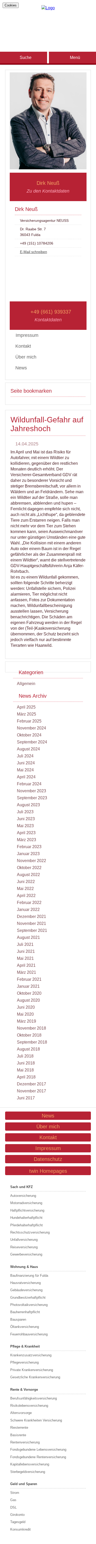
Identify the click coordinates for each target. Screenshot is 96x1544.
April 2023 (26, 833)
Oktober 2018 (29, 1035)
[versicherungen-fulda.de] (48, 8)
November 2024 (31, 728)
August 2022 (28, 874)
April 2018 (26, 1077)
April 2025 (26, 707)
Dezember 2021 (31, 916)
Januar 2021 (28, 986)
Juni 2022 (26, 881)
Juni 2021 (26, 951)
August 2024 (28, 749)
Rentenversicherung (25, 1442)
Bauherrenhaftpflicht (25, 1312)
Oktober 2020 (29, 993)
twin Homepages (48, 1171)
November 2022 (31, 860)
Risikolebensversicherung (29, 1406)
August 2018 (28, 1049)
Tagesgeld (17, 1522)
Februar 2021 (29, 979)
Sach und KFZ (21, 1187)
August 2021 (28, 937)
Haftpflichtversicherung (27, 1210)
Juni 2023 (26, 819)
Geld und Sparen (23, 1484)
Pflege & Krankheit (25, 1346)
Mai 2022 (25, 888)
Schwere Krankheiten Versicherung (36, 1420)
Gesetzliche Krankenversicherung (35, 1377)
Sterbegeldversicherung (27, 1472)
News (21, 367)
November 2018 (31, 1028)
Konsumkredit (20, 1529)
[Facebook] (48, 22)
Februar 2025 (29, 721)
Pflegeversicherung (24, 1362)
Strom (14, 1493)
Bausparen (18, 1319)
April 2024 (26, 777)
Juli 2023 (25, 812)
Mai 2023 (25, 826)
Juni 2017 (26, 1098)
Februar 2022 (29, 902)
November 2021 (31, 923)
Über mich (25, 357)
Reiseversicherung (24, 1247)
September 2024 (32, 742)
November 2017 (31, 1091)
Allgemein (26, 683)
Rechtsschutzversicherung (30, 1232)
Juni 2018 (26, 1063)
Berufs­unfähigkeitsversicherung (33, 1398)
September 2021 (32, 930)
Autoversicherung (23, 1196)
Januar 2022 (28, 909)
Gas (13, 1500)
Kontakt (23, 346)
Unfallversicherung (24, 1240)
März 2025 (26, 714)
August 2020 (28, 1000)
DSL (13, 1507)
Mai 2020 (25, 1014)
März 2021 (26, 972)
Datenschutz (48, 1159)
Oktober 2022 (29, 867)
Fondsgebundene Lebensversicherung (38, 1449)
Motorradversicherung (26, 1203)
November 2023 (31, 791)
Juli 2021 (25, 944)
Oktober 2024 (29, 735)
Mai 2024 (25, 770)
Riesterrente (19, 1427)
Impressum (48, 1148)
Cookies (11, 5)
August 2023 (28, 805)
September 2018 (32, 1042)
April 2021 (26, 965)
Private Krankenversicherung (31, 1370)
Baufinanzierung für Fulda (29, 1275)
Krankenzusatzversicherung (30, 1355)
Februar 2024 (29, 784)
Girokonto (17, 1515)
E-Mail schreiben (33, 252)
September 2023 (32, 798)
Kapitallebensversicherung (29, 1464)
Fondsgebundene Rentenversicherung (38, 1457)
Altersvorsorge (21, 1413)
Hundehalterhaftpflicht (26, 1218)
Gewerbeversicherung (26, 1254)
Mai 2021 (25, 958)
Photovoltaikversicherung (29, 1305)
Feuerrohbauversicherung (29, 1334)
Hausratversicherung (25, 1283)
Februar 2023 (29, 847)
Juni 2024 (26, 763)
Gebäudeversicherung (26, 1290)
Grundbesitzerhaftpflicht (28, 1297)
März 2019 (26, 1021)
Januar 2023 (28, 853)
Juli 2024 (25, 756)
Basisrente (18, 1435)
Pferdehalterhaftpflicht (26, 1225)
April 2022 (26, 895)
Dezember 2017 (31, 1084)
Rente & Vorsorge (24, 1389)
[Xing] (48, 31)
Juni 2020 (26, 1007)
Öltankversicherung (24, 1327)
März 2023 (26, 840)
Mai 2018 (25, 1070)
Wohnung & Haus (24, 1267)
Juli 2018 (25, 1056)
